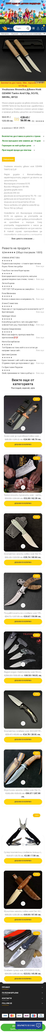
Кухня (14, 33)
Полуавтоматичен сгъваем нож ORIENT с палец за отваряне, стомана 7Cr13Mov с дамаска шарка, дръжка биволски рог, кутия (23, 613)
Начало (5, 33)
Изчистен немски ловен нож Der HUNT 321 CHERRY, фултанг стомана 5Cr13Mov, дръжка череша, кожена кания (23, 911)
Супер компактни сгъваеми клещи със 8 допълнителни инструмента (23, 852)
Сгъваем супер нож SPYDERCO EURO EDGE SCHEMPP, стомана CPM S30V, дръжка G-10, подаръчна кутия (23, 970)
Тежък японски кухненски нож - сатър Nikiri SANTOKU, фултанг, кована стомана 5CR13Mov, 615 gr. (23, 495)
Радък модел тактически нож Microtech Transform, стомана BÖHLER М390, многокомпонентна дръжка (23, 672)
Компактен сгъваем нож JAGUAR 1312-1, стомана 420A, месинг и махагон (23, 731)
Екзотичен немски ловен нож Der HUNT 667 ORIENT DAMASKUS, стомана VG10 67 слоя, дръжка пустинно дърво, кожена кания (23, 790)
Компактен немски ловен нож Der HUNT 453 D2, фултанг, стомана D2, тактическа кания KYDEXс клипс (23, 554)
